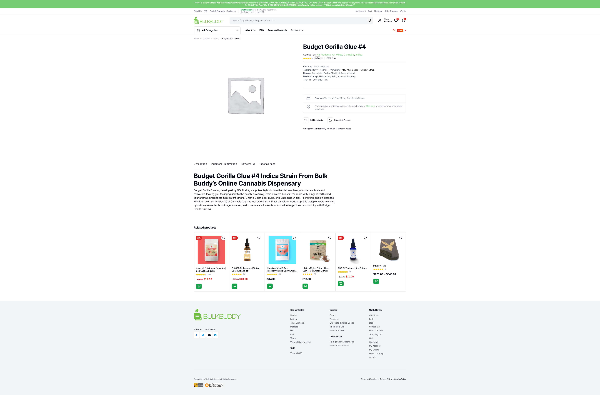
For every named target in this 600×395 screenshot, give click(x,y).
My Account (360, 11)
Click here (370, 106)
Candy (332, 315)
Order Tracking (391, 11)
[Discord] (209, 335)
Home (196, 38)
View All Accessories (339, 345)
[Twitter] (203, 335)
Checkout (378, 11)
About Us (197, 11)
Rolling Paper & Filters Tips (342, 341)
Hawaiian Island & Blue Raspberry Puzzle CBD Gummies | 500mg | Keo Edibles (282, 271)
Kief (292, 334)
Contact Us (231, 11)
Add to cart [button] (199, 286)
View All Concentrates (300, 342)
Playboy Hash (379, 265)
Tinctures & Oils (337, 326)
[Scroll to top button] (593, 388)
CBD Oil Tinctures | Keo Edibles (352, 268)
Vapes (293, 338)
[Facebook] (196, 335)
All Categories (210, 30)
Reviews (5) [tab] (248, 163)
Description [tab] (200, 163)
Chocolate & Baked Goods (342, 323)
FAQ (205, 11)
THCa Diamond (297, 323)
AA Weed (337, 54)
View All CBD (296, 353)
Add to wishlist (306, 120)
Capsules (334, 319)
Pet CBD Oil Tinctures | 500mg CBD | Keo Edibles (246, 269)
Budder (293, 319)
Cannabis (206, 38)
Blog (371, 323)
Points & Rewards (217, 11)
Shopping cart (375, 334)
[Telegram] (215, 335)
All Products (324, 54)
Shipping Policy (399, 379)
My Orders (374, 349)
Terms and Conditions (370, 379)
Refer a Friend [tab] (267, 163)
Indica (215, 38)
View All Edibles (337, 330)
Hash (292, 330)
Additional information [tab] (224, 163)
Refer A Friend (376, 330)
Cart (370, 11)
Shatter (293, 315)
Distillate (294, 326)
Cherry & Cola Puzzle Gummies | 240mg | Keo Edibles (211, 269)
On (397, 30)
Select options (341, 283)
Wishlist (403, 11)
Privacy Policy (386, 379)
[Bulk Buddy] (208, 20)
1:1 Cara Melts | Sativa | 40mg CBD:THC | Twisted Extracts (315, 269)
